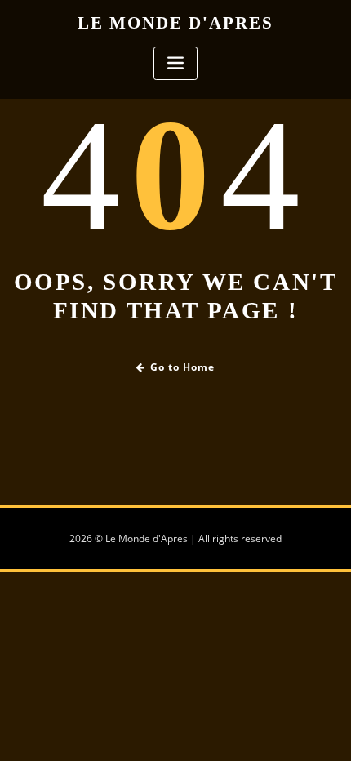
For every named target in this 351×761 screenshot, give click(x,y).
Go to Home (182, 367)
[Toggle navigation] (175, 63)
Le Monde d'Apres (175, 22)
